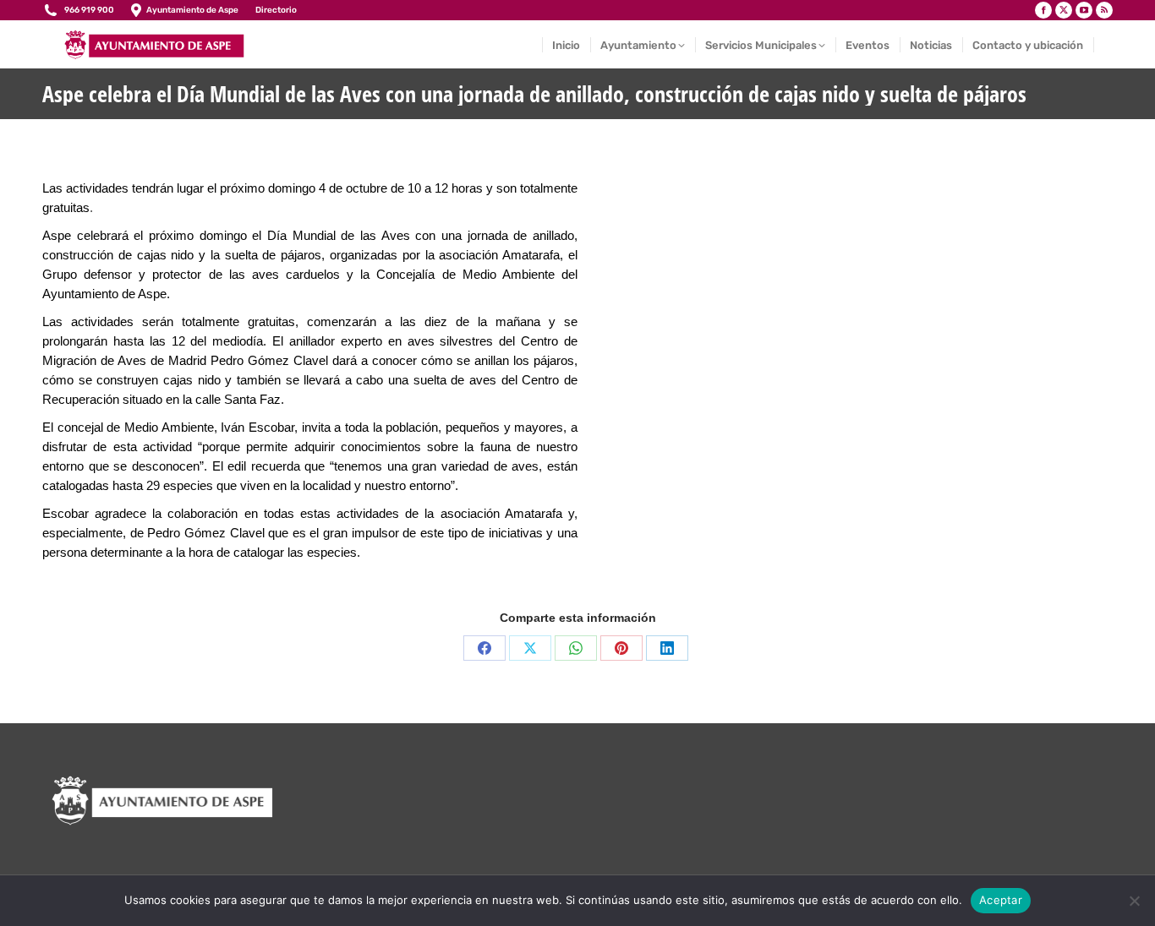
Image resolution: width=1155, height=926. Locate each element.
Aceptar (1000, 900)
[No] (1133, 900)
